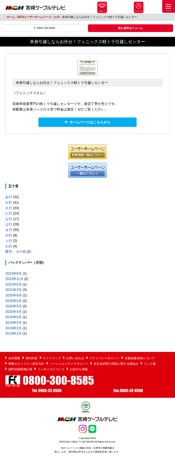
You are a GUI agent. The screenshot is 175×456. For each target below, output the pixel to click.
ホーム (11, 17)
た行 (57, 17)
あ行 (8, 197)
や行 (8, 235)
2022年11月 (14, 279)
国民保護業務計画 (20, 369)
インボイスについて (51, 369)
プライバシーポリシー (104, 358)
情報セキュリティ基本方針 (26, 363)
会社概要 (14, 358)
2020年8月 (13, 295)
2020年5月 (13, 306)
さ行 (8, 208)
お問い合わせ (75, 358)
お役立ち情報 (79, 369)
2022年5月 (13, 284)
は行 (8, 224)
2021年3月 (13, 290)
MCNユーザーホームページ (34, 17)
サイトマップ (52, 358)
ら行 (8, 241)
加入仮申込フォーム (130, 28)
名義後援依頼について (140, 358)
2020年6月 (13, 301)
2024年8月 (13, 273)
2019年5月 (13, 322)
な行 (8, 219)
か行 (8, 202)
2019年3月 (13, 328)
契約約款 (32, 358)
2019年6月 (13, 317)
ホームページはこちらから (90, 122)
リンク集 (150, 363)
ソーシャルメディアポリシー (69, 363)
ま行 (8, 230)
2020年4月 (13, 312)
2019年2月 (13, 333)
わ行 (8, 246)
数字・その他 (15, 251)
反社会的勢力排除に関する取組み (116, 363)
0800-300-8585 (45, 28)
